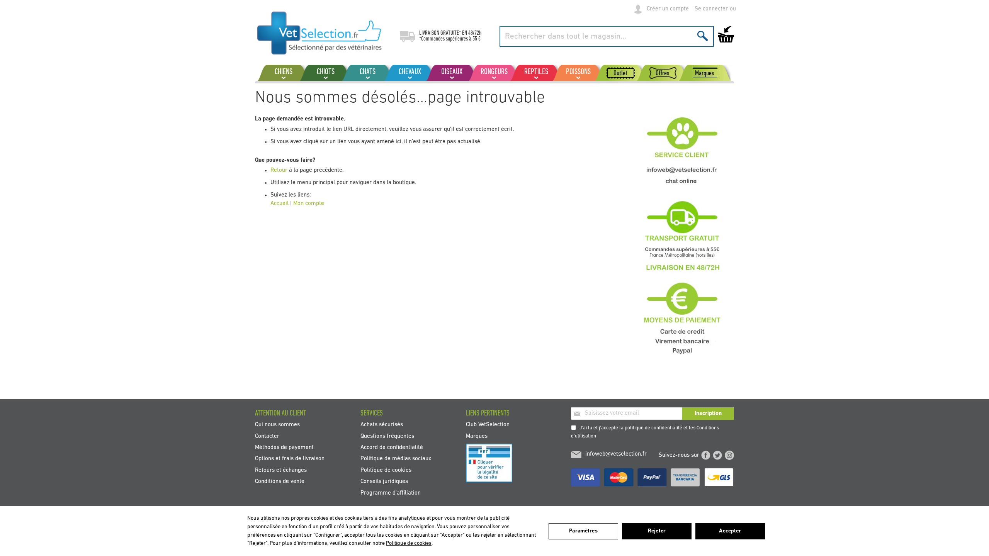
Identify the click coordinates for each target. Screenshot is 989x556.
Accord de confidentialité (391, 448)
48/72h (474, 33)
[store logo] (319, 32)
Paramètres (583, 531)
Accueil (279, 204)
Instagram (729, 455)
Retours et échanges (281, 470)
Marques (477, 436)
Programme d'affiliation (390, 493)
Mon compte (308, 204)
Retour (279, 170)
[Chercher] (702, 36)
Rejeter (657, 531)
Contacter (267, 436)
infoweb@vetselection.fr (616, 454)
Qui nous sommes (277, 425)
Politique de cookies (385, 470)
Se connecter (711, 9)
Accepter (730, 531)
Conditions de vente (279, 482)
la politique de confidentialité (650, 428)
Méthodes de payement (284, 448)
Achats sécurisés (381, 425)
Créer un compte (668, 9)
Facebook (706, 455)
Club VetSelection (488, 425)
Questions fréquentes (387, 436)
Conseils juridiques (384, 482)
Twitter (717, 455)
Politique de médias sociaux (395, 459)
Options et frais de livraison (290, 459)
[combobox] (607, 36)
